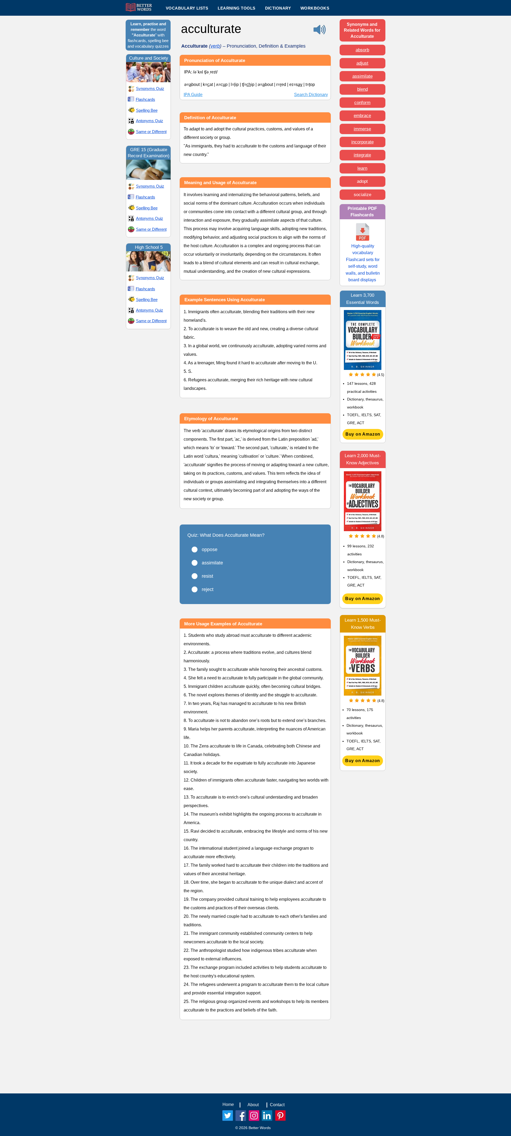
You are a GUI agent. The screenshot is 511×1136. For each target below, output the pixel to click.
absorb (362, 49)
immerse (362, 128)
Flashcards (145, 99)
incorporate (362, 141)
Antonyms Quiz (149, 120)
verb (215, 46)
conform (362, 102)
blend (362, 89)
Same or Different (151, 131)
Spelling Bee (147, 110)
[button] (236, 8)
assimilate (362, 76)
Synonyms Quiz (150, 88)
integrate (362, 155)
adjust (362, 63)
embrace (362, 115)
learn (362, 168)
